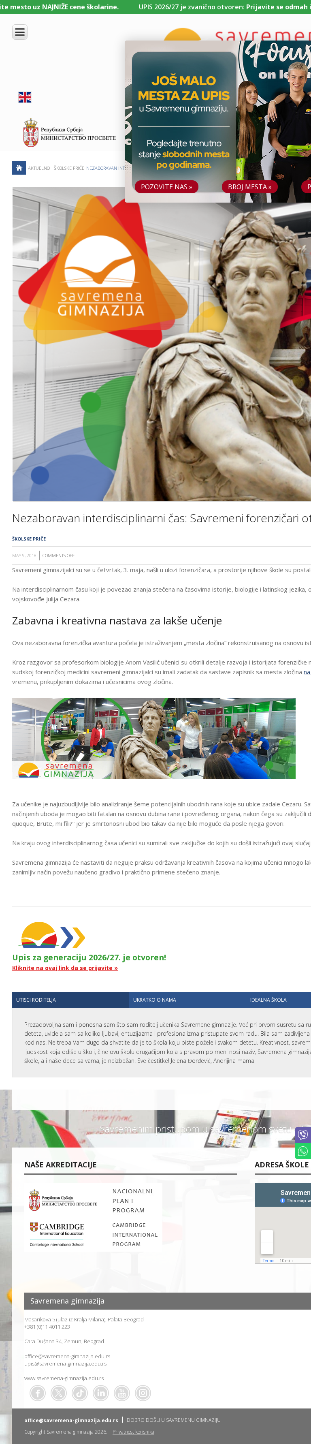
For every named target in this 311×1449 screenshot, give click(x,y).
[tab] (70, 1000)
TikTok (79, 1393)
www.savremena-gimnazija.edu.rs (64, 1378)
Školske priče (69, 168)
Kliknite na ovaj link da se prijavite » (65, 968)
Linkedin (101, 1393)
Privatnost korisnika (133, 1431)
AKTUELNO (39, 168)
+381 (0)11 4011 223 (47, 1326)
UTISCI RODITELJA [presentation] (36, 999)
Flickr (143, 1393)
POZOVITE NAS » (166, 186)
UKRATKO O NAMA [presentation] (154, 999)
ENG (25, 97)
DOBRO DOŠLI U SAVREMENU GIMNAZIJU (174, 1420)
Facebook (37, 1393)
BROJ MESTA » (250, 186)
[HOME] (19, 168)
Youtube (122, 1393)
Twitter (58, 1393)
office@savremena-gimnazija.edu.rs (67, 1356)
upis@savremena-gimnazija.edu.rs (65, 1363)
